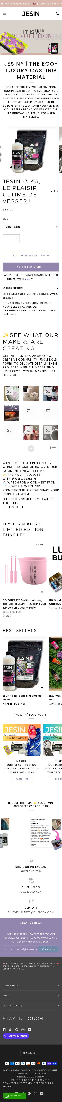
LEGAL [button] (6, 995)
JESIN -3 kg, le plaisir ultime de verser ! (22, 191)
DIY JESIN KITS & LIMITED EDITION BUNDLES (23, 529)
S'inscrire (48, 949)
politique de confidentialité (39, 1070)
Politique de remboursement (30, 1080)
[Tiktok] (10, 1029)
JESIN (9, 1070)
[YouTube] (29, 1029)
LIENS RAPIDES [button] (11, 985)
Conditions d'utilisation (30, 1073)
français (29, 1053)
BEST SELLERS (20, 630)
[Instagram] (22, 1029)
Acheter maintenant (31, 267)
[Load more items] (31, 448)
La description (13, 288)
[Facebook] (4, 1029)
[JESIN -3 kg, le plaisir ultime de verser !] (24, 664)
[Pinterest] (16, 1029)
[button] (11, 393)
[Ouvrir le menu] (8, 13)
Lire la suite (9, 314)
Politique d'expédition (30, 1076)
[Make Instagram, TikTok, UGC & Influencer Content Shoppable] (53, 447)
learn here (22, 779)
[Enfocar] (11, 167)
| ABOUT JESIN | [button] (12, 1005)
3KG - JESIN (13, 227)
